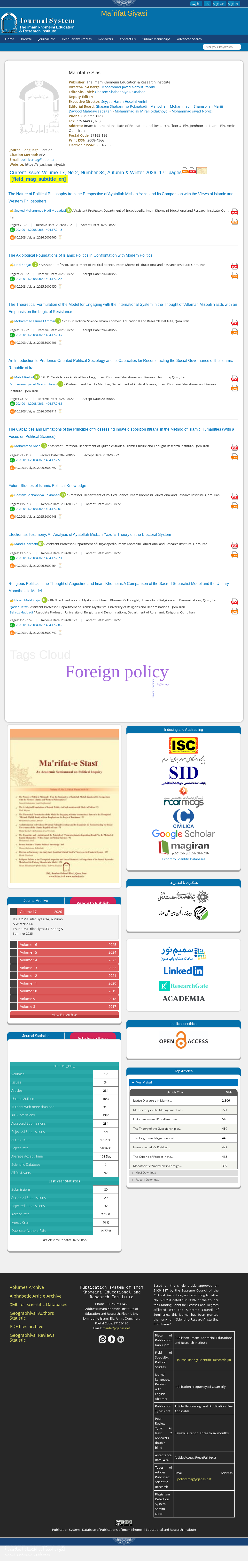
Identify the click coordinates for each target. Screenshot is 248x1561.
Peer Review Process (77, 39)
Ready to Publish (93, 903)
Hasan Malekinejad (28, 600)
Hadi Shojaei (23, 264)
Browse (26, 39)
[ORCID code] (69, 212)
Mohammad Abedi (27, 446)
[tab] (183, 1082)
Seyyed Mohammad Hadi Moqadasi (40, 210)
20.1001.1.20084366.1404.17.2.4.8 (39, 403)
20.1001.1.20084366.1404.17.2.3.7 (39, 335)
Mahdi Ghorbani (26, 544)
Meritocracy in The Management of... (158, 1110)
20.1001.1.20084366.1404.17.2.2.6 (39, 278)
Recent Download (147, 1179)
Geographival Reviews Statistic (32, 1337)
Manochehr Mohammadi (170, 106)
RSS (206, 3)
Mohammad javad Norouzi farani (128, 87)
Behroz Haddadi (22, 612)
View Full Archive (64, 1014)
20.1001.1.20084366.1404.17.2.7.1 (39, 558)
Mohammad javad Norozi (192, 111)
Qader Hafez (19, 607)
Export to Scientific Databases (183, 859)
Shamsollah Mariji (208, 106)
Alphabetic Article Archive (36, 1296)
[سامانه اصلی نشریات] (38, 32)
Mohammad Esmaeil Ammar (34, 321)
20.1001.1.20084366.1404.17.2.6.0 (39, 509)
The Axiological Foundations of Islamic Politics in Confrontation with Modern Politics (80, 255)
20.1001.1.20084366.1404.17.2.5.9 (39, 460)
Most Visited (144, 1082)
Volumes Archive (27, 1287)
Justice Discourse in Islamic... (152, 1100)
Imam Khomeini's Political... (151, 1147)
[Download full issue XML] (185, 172)
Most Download (146, 1172)
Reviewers (105, 39)
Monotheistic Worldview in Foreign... (157, 1166)
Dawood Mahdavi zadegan (90, 111)
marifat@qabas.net (116, 1328)
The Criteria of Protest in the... (153, 1157)
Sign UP (218, 3)
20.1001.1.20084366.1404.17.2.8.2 (39, 625)
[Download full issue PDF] (192, 172)
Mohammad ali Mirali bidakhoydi (142, 111)
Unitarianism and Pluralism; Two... (156, 1119)
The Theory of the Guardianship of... (157, 1129)
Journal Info (47, 39)
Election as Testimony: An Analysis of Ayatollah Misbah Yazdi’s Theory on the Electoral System (89, 534)
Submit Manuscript (156, 39)
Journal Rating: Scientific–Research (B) (204, 1360)
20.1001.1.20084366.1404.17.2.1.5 (39, 229)
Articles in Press (93, 1038)
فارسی (195, 3)
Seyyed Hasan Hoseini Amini (124, 101)
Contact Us (128, 39)
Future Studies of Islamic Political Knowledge (47, 486)
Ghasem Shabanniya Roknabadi (121, 92)
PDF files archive (26, 1326)
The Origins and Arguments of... (154, 1138)
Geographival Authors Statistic (32, 1315)
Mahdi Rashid (24, 377)
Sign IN (233, 3)
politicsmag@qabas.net (40, 159)
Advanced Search (189, 39)
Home (9, 39)
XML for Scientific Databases (38, 1304)
